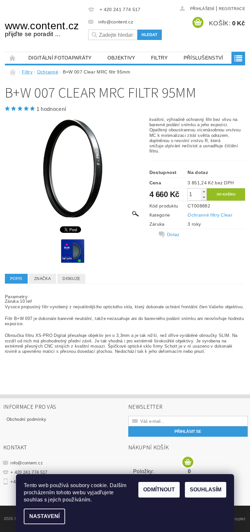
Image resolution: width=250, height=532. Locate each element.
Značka (42, 278)
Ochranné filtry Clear (210, 215)
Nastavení (44, 516)
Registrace (232, 9)
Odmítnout (159, 489)
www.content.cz (41, 28)
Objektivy (121, 57)
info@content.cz (26, 462)
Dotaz (173, 234)
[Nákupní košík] (187, 462)
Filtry (159, 57)
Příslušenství (203, 57)
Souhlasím (205, 489)
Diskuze (71, 278)
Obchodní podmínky (26, 419)
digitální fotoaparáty (60, 57)
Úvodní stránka (13, 57)
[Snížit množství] (204, 197)
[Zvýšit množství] (204, 191)
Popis (16, 278)
